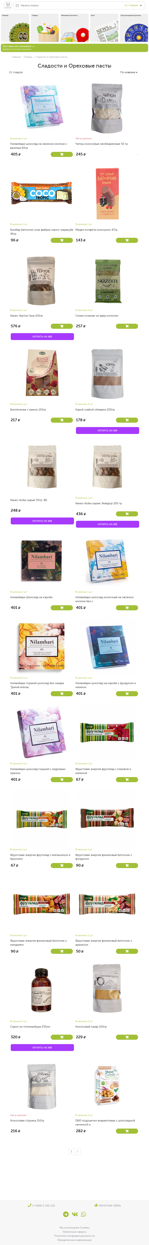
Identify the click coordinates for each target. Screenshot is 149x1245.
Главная (16, 57)
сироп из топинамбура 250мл (30, 1026)
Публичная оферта (74, 1231)
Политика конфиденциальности (74, 1235)
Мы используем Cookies (74, 1227)
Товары (27, 57)
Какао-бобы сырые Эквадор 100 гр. (98, 503)
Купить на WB (42, 336)
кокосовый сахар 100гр (91, 1026)
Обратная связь (109, 1205)
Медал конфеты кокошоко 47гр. (96, 229)
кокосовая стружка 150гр (27, 1120)
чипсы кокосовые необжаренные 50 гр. (101, 143)
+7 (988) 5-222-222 (43, 1205)
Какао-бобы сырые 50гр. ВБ (28, 500)
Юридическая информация (74, 1239)
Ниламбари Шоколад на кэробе (31, 597)
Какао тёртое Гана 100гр (26, 315)
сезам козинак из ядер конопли (96, 315)
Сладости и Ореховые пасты (51, 57)
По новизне (128, 72)
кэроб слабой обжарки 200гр (95, 409)
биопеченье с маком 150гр (28, 409)
